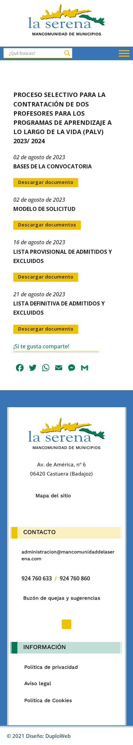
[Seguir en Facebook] (66, 624)
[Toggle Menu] (124, 53)
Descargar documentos (47, 224)
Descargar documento (45, 182)
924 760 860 (75, 578)
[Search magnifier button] (67, 53)
